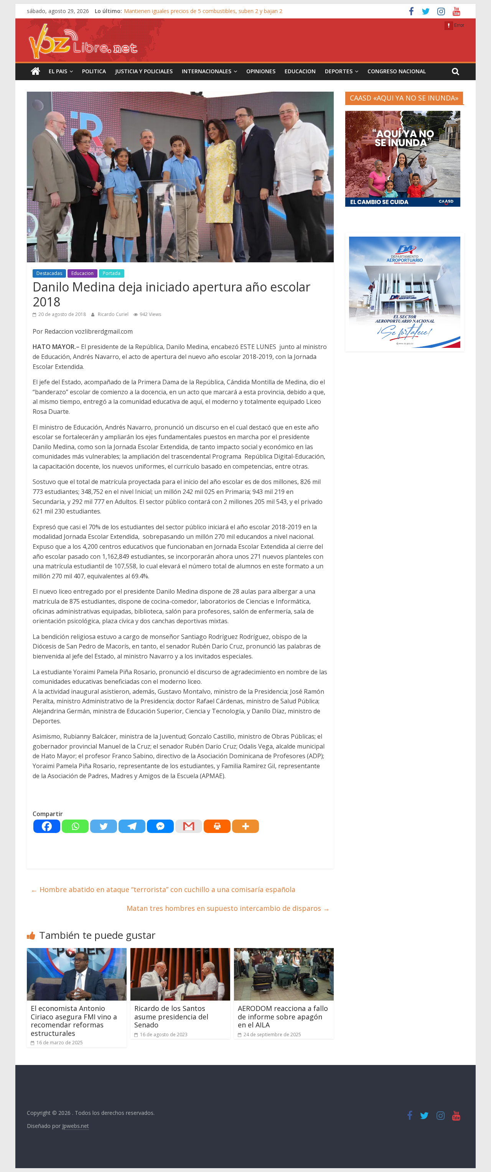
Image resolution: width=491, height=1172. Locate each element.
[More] (245, 826)
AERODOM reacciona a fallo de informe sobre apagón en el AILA (283, 1016)
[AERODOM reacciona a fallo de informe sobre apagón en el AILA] (284, 952)
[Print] (217, 826)
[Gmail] (188, 826)
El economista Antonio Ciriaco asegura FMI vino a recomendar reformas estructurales (74, 1021)
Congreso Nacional (396, 71)
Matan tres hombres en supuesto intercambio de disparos (228, 908)
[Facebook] (46, 826)
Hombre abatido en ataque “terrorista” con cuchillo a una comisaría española (163, 889)
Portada (111, 273)
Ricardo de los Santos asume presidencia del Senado (171, 1016)
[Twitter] (103, 826)
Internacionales (206, 71)
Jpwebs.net (75, 1125)
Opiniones (260, 71)
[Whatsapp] (75, 826)
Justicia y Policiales (144, 71)
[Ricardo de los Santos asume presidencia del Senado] (180, 952)
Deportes (339, 71)
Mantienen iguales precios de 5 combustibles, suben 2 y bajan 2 (203, 11)
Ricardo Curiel (114, 314)
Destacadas (49, 273)
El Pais (58, 71)
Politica (94, 71)
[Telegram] (132, 826)
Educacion (300, 71)
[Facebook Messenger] (160, 826)
